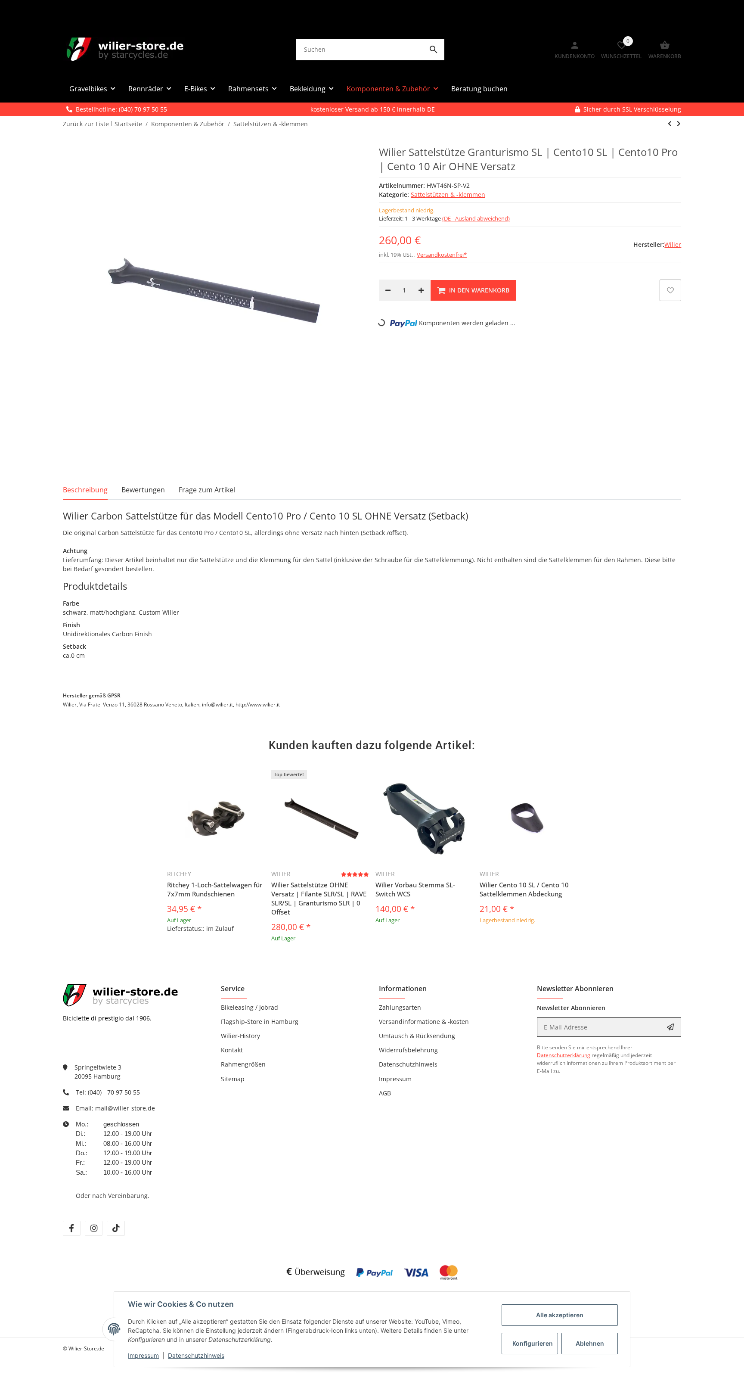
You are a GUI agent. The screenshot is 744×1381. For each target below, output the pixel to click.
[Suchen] (433, 49)
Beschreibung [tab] (85, 490)
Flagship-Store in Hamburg (259, 1021)
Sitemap (233, 1079)
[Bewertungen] (355, 874)
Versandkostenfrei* (442, 254)
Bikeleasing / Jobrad (249, 1007)
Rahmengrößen (243, 1064)
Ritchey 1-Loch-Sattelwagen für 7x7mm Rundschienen (214, 889)
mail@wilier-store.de (125, 1108)
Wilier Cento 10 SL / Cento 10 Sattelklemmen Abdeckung (524, 889)
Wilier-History (240, 1036)
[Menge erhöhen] (421, 290)
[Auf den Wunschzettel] (670, 290)
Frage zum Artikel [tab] (207, 490)
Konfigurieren (532, 1343)
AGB (385, 1093)
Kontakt (232, 1050)
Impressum (143, 1355)
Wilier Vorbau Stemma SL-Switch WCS (415, 889)
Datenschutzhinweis (196, 1355)
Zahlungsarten (400, 1007)
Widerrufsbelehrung (408, 1050)
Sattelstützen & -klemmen (448, 194)
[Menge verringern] (388, 290)
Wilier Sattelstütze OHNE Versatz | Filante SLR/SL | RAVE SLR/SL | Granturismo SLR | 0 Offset (318, 898)
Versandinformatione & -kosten (424, 1021)
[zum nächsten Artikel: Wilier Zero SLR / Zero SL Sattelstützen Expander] (669, 123)
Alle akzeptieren (559, 1315)
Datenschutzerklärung (563, 1055)
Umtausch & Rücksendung (417, 1036)
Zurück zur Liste (86, 124)
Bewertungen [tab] (143, 490)
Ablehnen (590, 1343)
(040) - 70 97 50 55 (114, 1092)
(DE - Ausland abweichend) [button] (476, 218)
